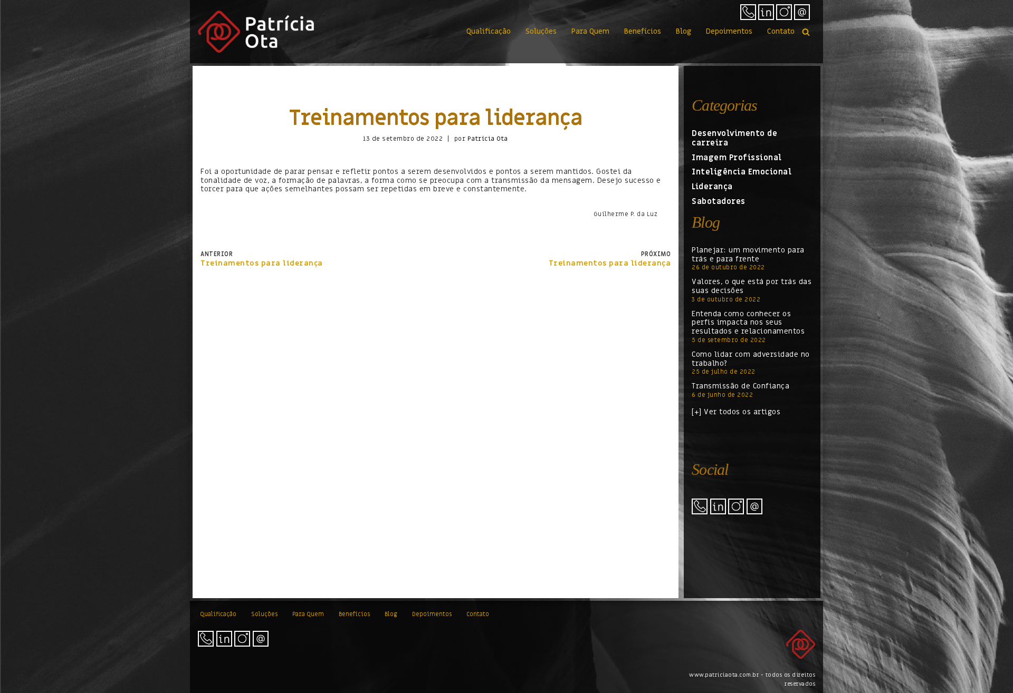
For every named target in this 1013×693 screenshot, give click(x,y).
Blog (683, 31)
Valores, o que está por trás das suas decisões (751, 286)
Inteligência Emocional (741, 172)
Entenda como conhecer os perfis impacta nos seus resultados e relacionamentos (748, 323)
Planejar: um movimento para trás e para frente (748, 254)
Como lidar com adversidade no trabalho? (751, 358)
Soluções (541, 31)
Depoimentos (729, 31)
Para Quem (590, 31)
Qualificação (488, 31)
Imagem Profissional (737, 157)
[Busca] (806, 32)
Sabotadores (719, 201)
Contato (781, 31)
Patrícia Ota (487, 138)
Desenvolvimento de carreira (734, 138)
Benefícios (642, 31)
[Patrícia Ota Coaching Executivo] (256, 32)
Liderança (712, 186)
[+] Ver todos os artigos (736, 412)
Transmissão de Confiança (740, 386)
